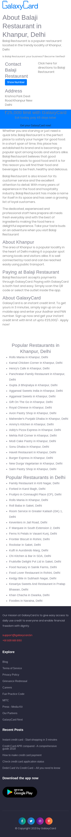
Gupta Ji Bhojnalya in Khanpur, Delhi (33, 385)
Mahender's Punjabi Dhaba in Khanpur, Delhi (38, 418)
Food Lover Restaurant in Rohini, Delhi (34, 572)
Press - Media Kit (12, 707)
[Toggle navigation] (42, 5)
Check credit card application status (23, 761)
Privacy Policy (10, 674)
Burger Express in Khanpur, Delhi (31, 458)
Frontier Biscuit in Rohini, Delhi (29, 539)
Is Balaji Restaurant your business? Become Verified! (33, 56)
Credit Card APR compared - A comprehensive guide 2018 (29, 747)
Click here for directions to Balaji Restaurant (51, 67)
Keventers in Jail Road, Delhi (28, 522)
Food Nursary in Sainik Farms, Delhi (33, 567)
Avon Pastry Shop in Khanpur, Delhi (32, 413)
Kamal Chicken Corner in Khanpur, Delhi (35, 362)
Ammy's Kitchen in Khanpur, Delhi (31, 424)
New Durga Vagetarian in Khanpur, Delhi (35, 463)
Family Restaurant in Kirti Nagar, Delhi (34, 483)
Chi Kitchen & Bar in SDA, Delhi (30, 556)
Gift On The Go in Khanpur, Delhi (31, 402)
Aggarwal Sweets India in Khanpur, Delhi (36, 390)
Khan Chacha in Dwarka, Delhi (29, 595)
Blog (5, 662)
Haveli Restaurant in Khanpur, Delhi (32, 452)
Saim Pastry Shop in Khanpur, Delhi (32, 469)
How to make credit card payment (21, 755)
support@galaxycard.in (17, 635)
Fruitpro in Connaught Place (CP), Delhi (35, 494)
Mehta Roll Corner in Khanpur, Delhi (33, 435)
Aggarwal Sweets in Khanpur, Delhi (32, 396)
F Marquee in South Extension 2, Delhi (34, 528)
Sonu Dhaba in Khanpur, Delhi (29, 446)
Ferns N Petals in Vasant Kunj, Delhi (33, 533)
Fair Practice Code (13, 694)
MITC (5, 700)
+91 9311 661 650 (12, 640)
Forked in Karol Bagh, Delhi (27, 488)
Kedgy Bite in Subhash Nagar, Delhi (32, 578)
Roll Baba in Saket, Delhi (25, 505)
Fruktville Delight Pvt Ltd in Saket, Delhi (35, 561)
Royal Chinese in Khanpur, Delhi (30, 407)
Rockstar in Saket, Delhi (25, 544)
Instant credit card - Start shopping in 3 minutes (29, 739)
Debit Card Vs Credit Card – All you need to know (31, 768)
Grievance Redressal (14, 681)
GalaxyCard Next (12, 719)
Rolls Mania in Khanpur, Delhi (28, 357)
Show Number (16, 82)
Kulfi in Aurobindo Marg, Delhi (28, 550)
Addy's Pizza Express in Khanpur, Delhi (35, 430)
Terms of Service (12, 668)
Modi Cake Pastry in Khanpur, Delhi (32, 441)
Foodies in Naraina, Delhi (25, 600)
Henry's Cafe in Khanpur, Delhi (29, 368)
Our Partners (9, 713)
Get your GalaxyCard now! (35, 125)
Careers (7, 687)
